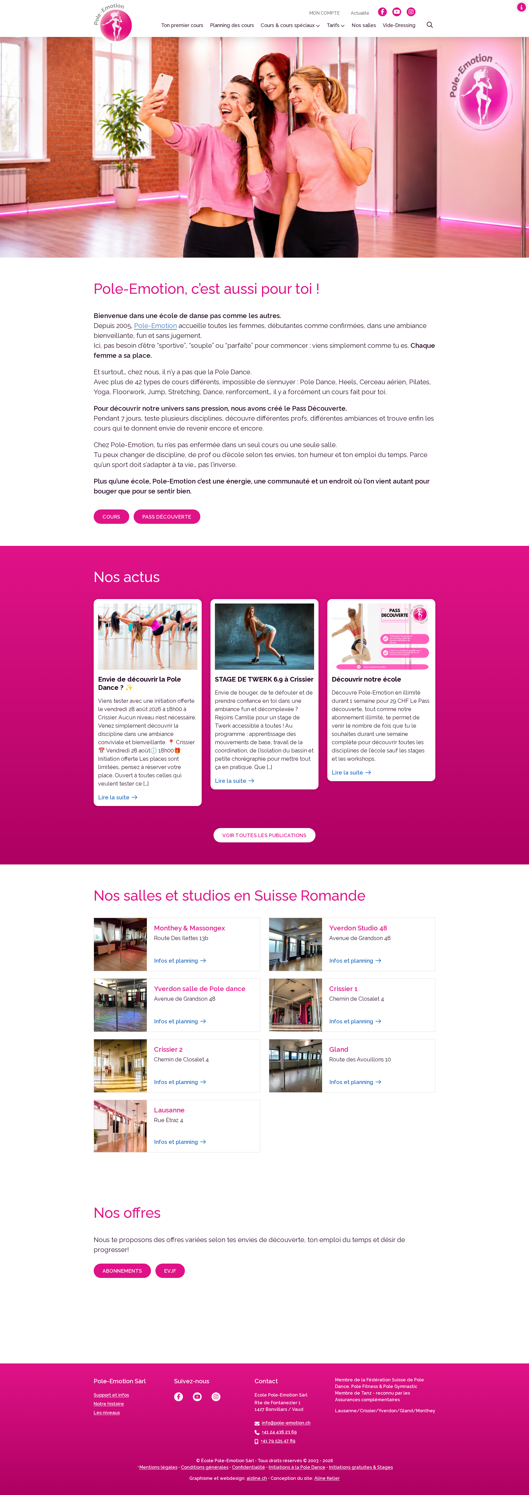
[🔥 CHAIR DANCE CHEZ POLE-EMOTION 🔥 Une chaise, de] (158, 1331)
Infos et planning (176, 960)
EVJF (170, 1271)
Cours (111, 517)
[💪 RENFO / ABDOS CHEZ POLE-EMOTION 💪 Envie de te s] (264, 1331)
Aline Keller (327, 1478)
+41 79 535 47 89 (278, 1440)
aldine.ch (257, 1478)
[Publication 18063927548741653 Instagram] (370, 1331)
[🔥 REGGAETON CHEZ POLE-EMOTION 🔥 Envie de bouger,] (53, 1331)
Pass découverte (166, 517)
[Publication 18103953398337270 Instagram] (475, 1331)
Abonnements (122, 1271)
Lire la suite (113, 797)
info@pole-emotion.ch (286, 1422)
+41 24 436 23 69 (279, 1431)
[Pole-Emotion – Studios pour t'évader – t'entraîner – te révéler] (115, 24)
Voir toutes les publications (264, 835)
